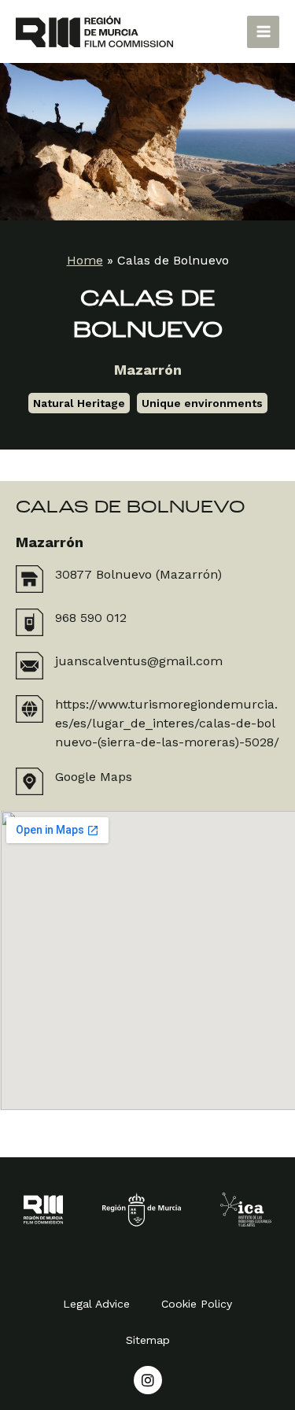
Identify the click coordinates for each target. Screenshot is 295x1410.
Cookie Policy (196, 1303)
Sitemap (148, 1340)
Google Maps (93, 776)
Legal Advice (96, 1303)
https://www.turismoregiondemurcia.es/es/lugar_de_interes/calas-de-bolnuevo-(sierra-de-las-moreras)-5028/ (167, 723)
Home (85, 260)
